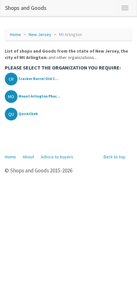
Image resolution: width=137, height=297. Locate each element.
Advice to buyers (57, 157)
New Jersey (40, 34)
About (28, 157)
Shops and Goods (26, 7)
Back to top (115, 157)
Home (15, 34)
